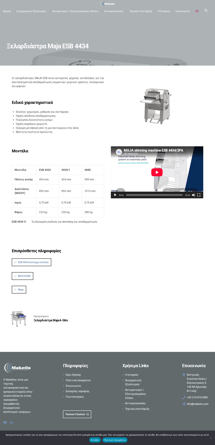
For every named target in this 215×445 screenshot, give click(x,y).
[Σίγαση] (193, 195)
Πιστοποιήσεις (75, 396)
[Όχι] (210, 437)
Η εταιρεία (131, 374)
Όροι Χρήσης (73, 374)
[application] (157, 172)
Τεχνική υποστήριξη (137, 408)
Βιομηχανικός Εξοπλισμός (31, 11)
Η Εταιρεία (164, 11)
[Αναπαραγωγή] (115, 195)
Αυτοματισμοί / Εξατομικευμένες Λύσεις (75, 11)
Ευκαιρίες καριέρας (78, 391)
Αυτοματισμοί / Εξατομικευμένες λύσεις (135, 394)
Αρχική (7, 11)
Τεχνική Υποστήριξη (140, 11)
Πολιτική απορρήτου (78, 380)
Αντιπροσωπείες (113, 11)
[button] (206, 11)
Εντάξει (95, 440)
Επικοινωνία (183, 11)
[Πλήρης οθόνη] (199, 195)
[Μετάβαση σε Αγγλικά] (197, 11)
